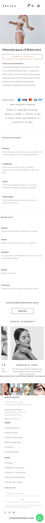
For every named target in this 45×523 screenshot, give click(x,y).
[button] (33, 6)
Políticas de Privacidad (14, 477)
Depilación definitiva (14, 437)
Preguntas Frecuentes (14, 467)
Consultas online (12, 452)
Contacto (9, 463)
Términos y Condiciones (15, 472)
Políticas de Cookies (13, 482)
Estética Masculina (13, 442)
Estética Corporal (12, 428)
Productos (9, 447)
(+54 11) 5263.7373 (14, 419)
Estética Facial (11, 433)
